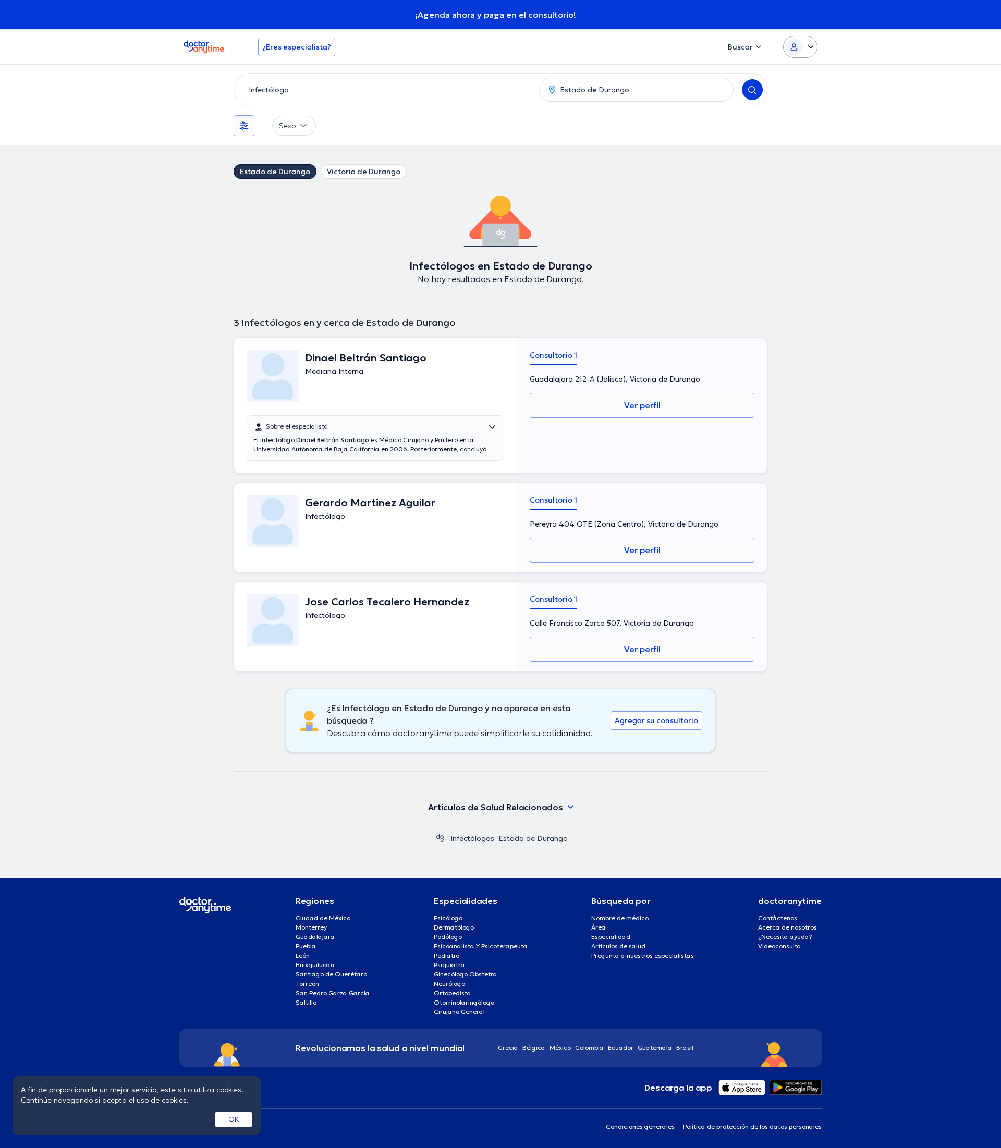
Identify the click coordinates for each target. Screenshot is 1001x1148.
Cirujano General (459, 1012)
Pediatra (447, 955)
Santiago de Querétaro (331, 974)
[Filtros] (244, 125)
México (560, 1048)
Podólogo (448, 937)
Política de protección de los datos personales (752, 1126)
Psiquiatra (449, 965)
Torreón (307, 983)
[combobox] (384, 89)
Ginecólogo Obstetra (465, 974)
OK (233, 1119)
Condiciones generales (640, 1126)
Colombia (589, 1048)
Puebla (306, 946)
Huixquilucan (315, 965)
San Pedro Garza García (333, 993)
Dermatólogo (454, 927)
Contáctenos (777, 918)
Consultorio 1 (553, 355)
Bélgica (533, 1048)
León (303, 955)
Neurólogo (449, 983)
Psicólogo (448, 918)
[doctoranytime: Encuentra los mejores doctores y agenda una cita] (440, 838)
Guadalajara (315, 937)
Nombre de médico (620, 918)
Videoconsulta (779, 946)
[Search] (752, 89)
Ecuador (620, 1048)
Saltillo (306, 1002)
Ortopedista (452, 993)
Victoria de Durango (363, 171)
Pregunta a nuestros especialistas (642, 955)
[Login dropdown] (800, 47)
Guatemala (655, 1048)
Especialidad (610, 937)
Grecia (508, 1048)
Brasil (684, 1048)
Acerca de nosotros (787, 927)
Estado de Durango (275, 171)
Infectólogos (472, 838)
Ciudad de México (323, 918)
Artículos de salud (618, 946)
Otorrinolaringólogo (464, 1002)
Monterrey (311, 927)
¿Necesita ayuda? (785, 937)
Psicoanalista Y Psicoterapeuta (481, 946)
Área (598, 927)
